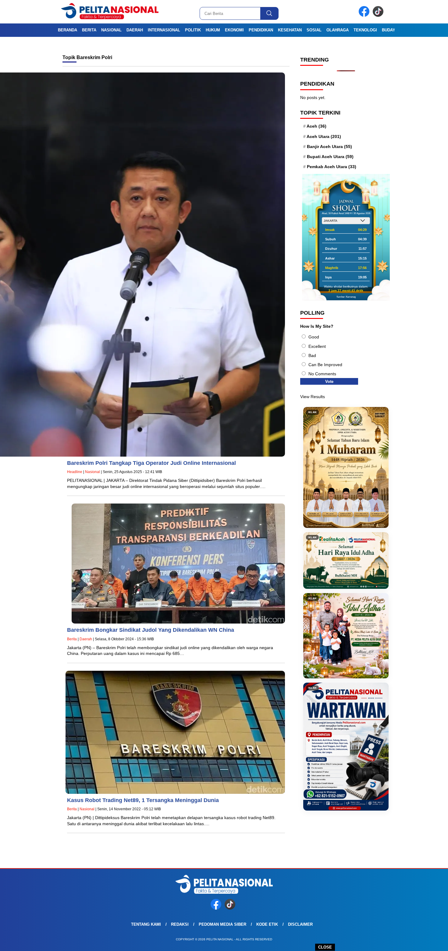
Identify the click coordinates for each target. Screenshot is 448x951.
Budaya (390, 30)
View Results (312, 396)
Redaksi (180, 924)
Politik (193, 30)
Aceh (316, 126)
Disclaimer (300, 924)
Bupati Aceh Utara (330, 156)
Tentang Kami (146, 924)
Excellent (317, 346)
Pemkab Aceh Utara (331, 166)
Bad (312, 355)
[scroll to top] (429, 942)
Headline (74, 472)
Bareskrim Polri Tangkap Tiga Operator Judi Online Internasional (151, 463)
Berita (89, 30)
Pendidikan (261, 30)
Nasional (111, 30)
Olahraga (337, 30)
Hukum (213, 30)
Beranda (67, 30)
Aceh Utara (324, 136)
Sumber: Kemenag (346, 296)
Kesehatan (290, 30)
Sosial (314, 30)
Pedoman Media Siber (222, 924)
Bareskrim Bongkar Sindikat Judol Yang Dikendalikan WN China (150, 630)
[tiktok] (379, 15)
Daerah (134, 30)
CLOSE (325, 947)
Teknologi (365, 30)
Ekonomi (234, 30)
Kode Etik (267, 924)
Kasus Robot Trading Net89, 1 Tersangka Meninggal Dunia (143, 800)
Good (313, 336)
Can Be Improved (325, 364)
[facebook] (365, 15)
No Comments (322, 373)
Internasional (164, 30)
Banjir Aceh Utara (329, 146)
